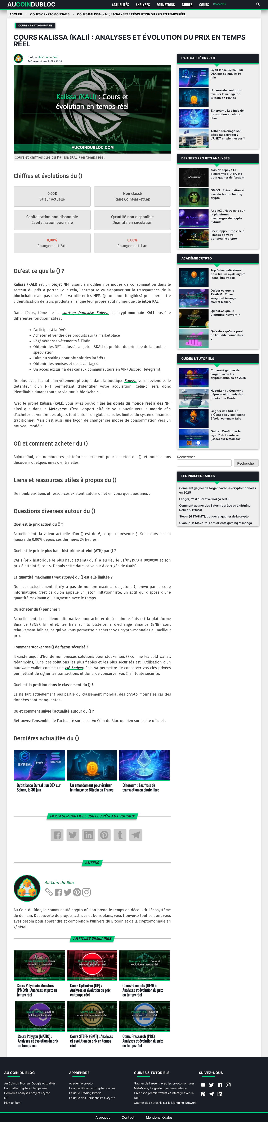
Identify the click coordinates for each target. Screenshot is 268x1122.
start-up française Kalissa (85, 312)
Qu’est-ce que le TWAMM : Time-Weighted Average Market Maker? (223, 296)
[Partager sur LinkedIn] (88, 835)
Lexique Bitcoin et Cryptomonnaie (92, 1088)
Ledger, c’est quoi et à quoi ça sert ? (204, 499)
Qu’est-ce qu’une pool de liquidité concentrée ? (227, 335)
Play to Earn (12, 1102)
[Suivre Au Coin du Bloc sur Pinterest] (203, 1094)
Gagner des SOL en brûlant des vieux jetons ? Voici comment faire (228, 414)
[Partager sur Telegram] (135, 835)
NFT (7, 1098)
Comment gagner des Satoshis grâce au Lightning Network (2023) (215, 508)
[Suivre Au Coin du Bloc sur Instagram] (228, 1085)
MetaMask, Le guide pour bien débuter (160, 1088)
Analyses (143, 4)
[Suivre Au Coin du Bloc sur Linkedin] (220, 1094)
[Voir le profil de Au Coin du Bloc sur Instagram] (86, 892)
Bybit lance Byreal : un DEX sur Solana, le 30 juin (227, 73)
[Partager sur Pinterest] (104, 835)
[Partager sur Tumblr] (120, 835)
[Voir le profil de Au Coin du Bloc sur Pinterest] (77, 892)
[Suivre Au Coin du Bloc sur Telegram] (211, 1094)
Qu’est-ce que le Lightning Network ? (225, 312)
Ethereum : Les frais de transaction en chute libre (227, 114)
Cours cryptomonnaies (35, 25)
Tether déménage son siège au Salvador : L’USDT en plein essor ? (228, 134)
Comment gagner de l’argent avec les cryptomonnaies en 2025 (228, 374)
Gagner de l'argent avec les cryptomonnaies (164, 1083)
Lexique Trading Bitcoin (85, 1093)
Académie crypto (81, 1083)
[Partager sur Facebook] (57, 835)
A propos (102, 1117)
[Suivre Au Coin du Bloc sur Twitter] (211, 1085)
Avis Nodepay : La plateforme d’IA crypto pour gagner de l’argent (227, 173)
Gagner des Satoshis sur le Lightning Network (165, 1102)
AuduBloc (31, 4)
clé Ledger (74, 668)
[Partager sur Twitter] (73, 835)
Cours (204, 4)
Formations (166, 4)
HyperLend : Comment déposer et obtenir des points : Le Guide (227, 394)
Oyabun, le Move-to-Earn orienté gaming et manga (215, 523)
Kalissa (130, 380)
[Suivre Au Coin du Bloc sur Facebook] (220, 1085)
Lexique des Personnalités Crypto (92, 1098)
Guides (187, 4)
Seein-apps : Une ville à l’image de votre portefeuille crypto (227, 234)
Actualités (120, 4)
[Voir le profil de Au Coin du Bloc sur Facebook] (58, 892)
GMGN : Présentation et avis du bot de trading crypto (227, 194)
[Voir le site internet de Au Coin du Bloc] (49, 892)
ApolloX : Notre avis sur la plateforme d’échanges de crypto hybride (228, 216)
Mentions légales (159, 1117)
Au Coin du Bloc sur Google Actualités (29, 1083)
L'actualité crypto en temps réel (25, 1088)
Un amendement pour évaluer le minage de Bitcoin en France (226, 94)
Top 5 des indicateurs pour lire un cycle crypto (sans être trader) (228, 273)
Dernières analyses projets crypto (27, 1093)
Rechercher (186, 457)
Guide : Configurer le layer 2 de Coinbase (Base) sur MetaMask (226, 435)
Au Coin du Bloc (48, 57)
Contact (128, 1117)
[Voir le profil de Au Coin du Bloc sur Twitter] (67, 892)
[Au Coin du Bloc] (20, 62)
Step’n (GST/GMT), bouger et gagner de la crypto (214, 516)
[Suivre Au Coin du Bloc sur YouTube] (203, 1085)
